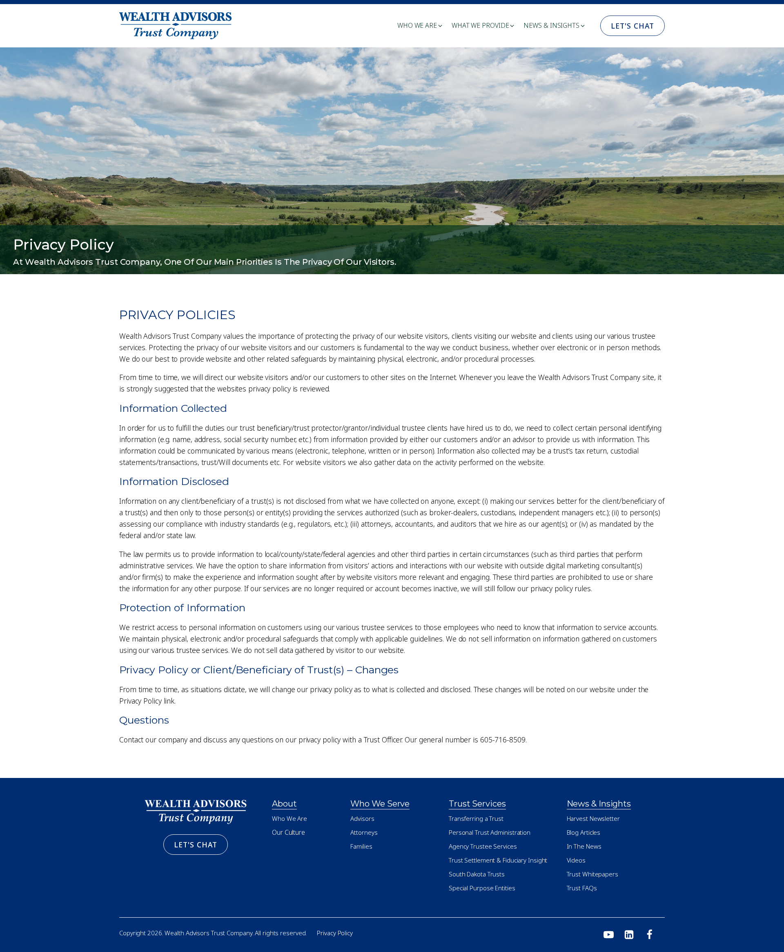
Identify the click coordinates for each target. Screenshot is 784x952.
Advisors (362, 818)
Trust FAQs (582, 888)
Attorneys (363, 832)
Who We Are (289, 818)
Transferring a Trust (476, 818)
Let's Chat (632, 26)
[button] (420, 25)
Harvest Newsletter (593, 818)
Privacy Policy (335, 933)
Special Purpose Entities (482, 888)
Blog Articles (584, 832)
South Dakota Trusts (477, 874)
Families (361, 846)
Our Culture (288, 832)
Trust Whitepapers (592, 874)
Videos (576, 860)
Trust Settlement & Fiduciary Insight (498, 860)
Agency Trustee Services (483, 846)
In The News (584, 846)
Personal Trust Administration (489, 832)
